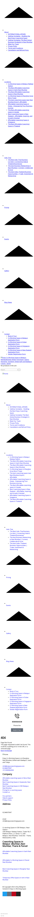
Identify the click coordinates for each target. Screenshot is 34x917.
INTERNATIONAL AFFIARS (17, 34)
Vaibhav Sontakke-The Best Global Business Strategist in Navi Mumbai (20, 41)
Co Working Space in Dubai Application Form (17, 343)
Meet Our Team (13, 44)
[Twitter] (5, 894)
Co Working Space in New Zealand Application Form (18, 706)
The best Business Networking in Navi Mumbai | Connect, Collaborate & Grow (20, 168)
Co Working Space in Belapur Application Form (18, 339)
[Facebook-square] (9, 894)
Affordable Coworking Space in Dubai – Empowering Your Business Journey (20, 106)
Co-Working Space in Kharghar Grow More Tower (20, 470)
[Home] (5, 374)
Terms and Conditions (15, 48)
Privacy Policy (12, 46)
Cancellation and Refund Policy (18, 50)
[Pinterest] (14, 894)
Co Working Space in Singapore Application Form (18, 347)
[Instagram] (18, 894)
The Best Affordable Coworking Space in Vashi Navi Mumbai (18, 89)
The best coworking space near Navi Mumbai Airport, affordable (20, 101)
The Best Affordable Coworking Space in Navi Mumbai (18, 93)
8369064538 (17, 722)
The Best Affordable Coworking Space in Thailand (18, 125)
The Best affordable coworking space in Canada (18, 111)
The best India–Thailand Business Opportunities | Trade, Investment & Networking (20, 174)
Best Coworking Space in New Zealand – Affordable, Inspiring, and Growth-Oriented (20, 116)
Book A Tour (12, 336)
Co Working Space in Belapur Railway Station (20, 458)
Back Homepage (6, 751)
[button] (6, 364)
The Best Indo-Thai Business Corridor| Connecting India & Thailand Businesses (18, 162)
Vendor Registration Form (17, 354)
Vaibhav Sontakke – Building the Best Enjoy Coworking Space (19, 37)
